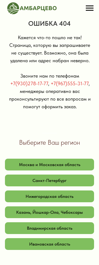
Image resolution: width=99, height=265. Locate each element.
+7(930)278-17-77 (29, 83)
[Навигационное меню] (90, 8)
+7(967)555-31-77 (70, 83)
